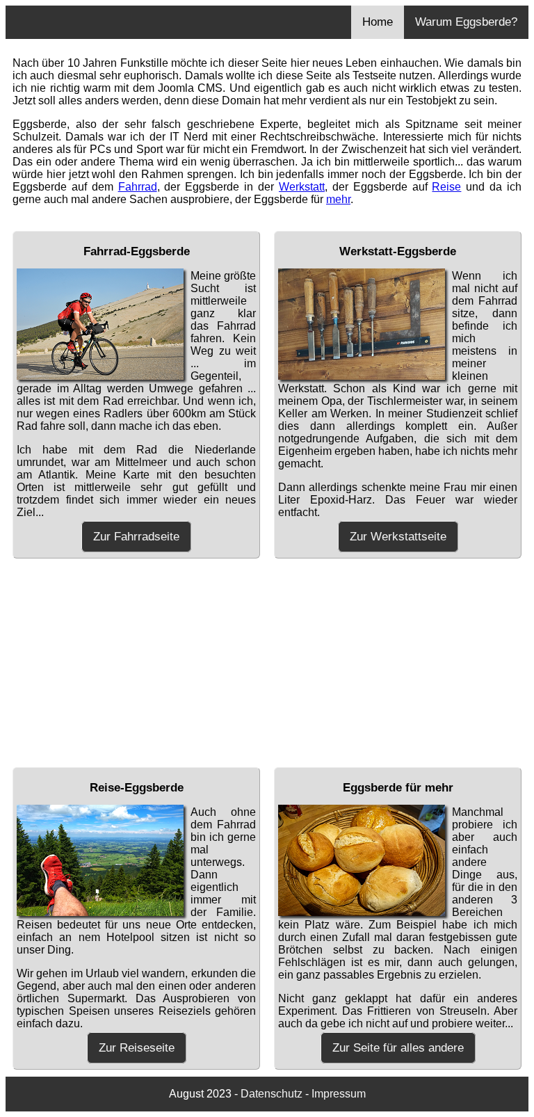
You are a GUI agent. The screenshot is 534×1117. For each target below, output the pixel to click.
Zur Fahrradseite (136, 536)
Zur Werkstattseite (398, 536)
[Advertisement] (267, 662)
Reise (446, 187)
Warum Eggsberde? (466, 22)
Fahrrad (137, 187)
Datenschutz (271, 1094)
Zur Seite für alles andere (398, 1047)
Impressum (339, 1094)
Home (377, 22)
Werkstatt (302, 187)
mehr (338, 199)
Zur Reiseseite (137, 1047)
